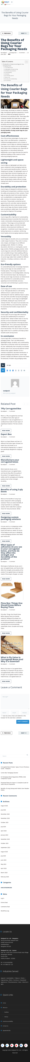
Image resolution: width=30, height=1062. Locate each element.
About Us (5, 1007)
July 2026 (3, 810)
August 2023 (4, 851)
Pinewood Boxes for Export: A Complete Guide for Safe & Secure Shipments (14, 783)
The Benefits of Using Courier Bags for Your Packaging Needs (14, 44)
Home (4, 1003)
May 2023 (3, 864)
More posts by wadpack (9, 393)
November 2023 (5, 839)
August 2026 (4, 806)
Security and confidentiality (11, 78)
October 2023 (4, 843)
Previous (7, 33)
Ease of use (7, 77)
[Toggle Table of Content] (25, 61)
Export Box (6, 434)
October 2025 (4, 822)
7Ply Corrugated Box (11, 408)
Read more (6, 430)
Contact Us (5, 1026)
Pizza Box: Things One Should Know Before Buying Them (11, 605)
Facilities (6, 1012)
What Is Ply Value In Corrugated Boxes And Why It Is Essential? (12, 659)
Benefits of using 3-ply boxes (12, 490)
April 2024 (3, 831)
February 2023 (5, 877)
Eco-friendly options (9, 75)
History (6, 1016)
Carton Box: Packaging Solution (9, 773)
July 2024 (3, 826)
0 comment (22, 52)
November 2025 (5, 818)
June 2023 (3, 860)
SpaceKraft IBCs (6, 1030)
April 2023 (3, 868)
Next (23, 33)
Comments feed (5, 906)
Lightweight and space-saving (11, 69)
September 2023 (5, 847)
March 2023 (4, 872)
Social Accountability (8, 1021)
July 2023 (3, 856)
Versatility (7, 74)
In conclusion (8, 80)
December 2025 (5, 814)
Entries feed (4, 902)
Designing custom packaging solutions (11, 518)
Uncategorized (12, 52)
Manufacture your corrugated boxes (10, 460)
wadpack (4, 52)
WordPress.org (5, 911)
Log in (2, 898)
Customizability (8, 72)
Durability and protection (10, 70)
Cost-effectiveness (9, 67)
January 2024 (4, 835)
